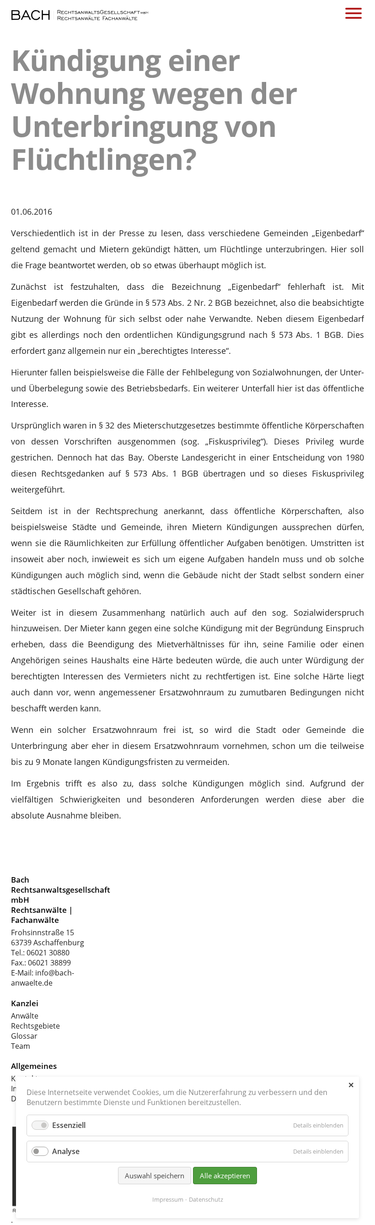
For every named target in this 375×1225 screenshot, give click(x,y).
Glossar (24, 1036)
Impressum (167, 1199)
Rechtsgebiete (35, 1026)
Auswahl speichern (154, 1175)
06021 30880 (48, 953)
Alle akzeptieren (225, 1175)
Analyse (66, 1151)
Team (20, 1046)
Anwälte (24, 1016)
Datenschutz (206, 1199)
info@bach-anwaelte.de (42, 978)
